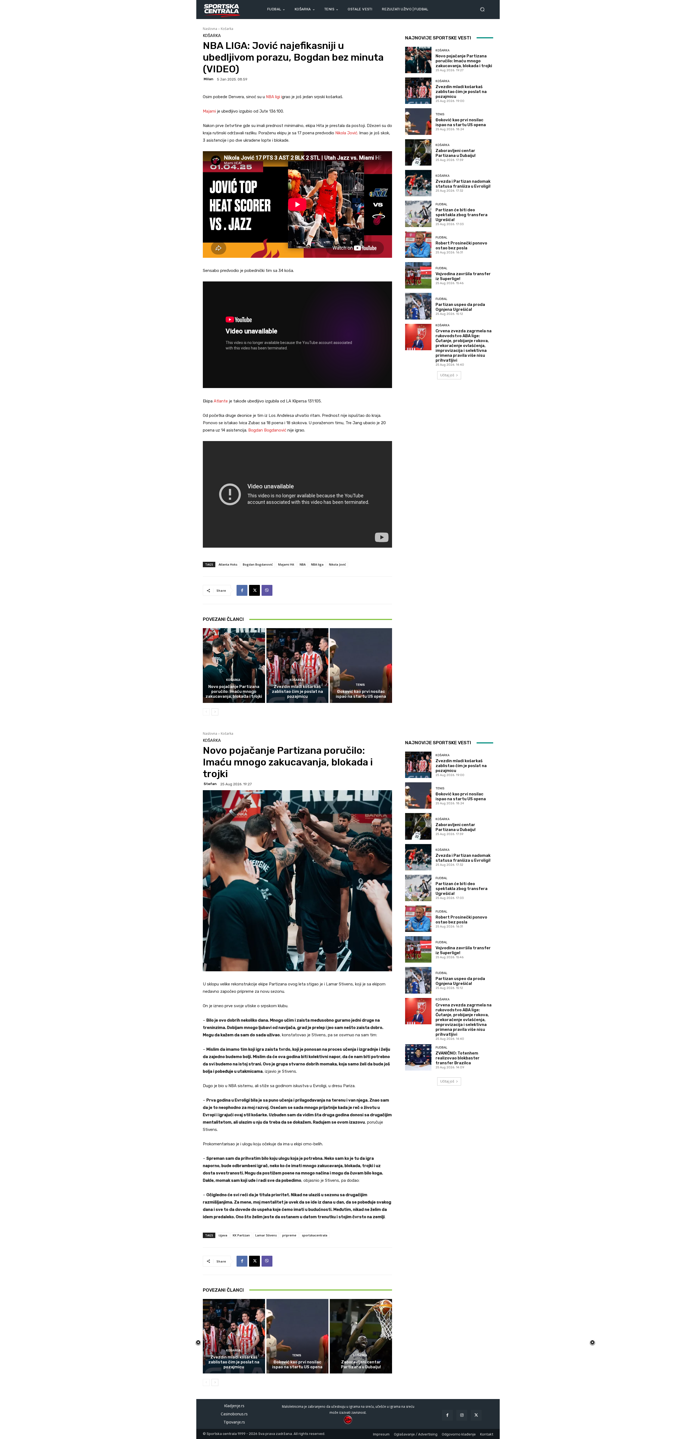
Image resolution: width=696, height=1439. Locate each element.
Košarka (227, 28)
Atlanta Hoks (228, 564)
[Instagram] (461, 1415)
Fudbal (441, 204)
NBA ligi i (274, 96)
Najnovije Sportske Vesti (438, 38)
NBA (303, 564)
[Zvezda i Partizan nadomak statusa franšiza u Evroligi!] (418, 183)
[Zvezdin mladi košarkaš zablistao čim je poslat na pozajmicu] (297, 665)
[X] (254, 590)
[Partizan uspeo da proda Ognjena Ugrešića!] (418, 306)
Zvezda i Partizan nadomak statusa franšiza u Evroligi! (463, 184)
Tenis (360, 684)
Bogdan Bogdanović (267, 430)
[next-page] (215, 711)
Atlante (221, 401)
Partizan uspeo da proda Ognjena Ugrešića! (460, 307)
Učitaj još (447, 375)
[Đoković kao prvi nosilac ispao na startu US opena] (361, 665)
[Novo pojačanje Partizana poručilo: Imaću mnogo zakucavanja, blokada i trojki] (234, 665)
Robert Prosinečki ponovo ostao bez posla (461, 245)
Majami (210, 111)
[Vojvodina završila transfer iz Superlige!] (418, 275)
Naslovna (210, 28)
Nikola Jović (337, 564)
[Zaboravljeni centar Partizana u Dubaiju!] (418, 152)
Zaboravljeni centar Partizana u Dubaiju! (456, 153)
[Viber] (267, 590)
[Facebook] (242, 590)
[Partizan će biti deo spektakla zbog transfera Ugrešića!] (418, 214)
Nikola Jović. (346, 133)
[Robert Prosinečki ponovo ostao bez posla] (418, 244)
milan (208, 79)
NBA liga (317, 564)
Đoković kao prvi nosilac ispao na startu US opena (361, 694)
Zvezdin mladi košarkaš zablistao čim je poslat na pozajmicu (297, 691)
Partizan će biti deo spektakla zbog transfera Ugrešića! (461, 214)
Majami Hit (286, 564)
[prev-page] (206, 711)
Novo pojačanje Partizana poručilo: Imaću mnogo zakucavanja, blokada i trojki (234, 691)
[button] (484, 9)
